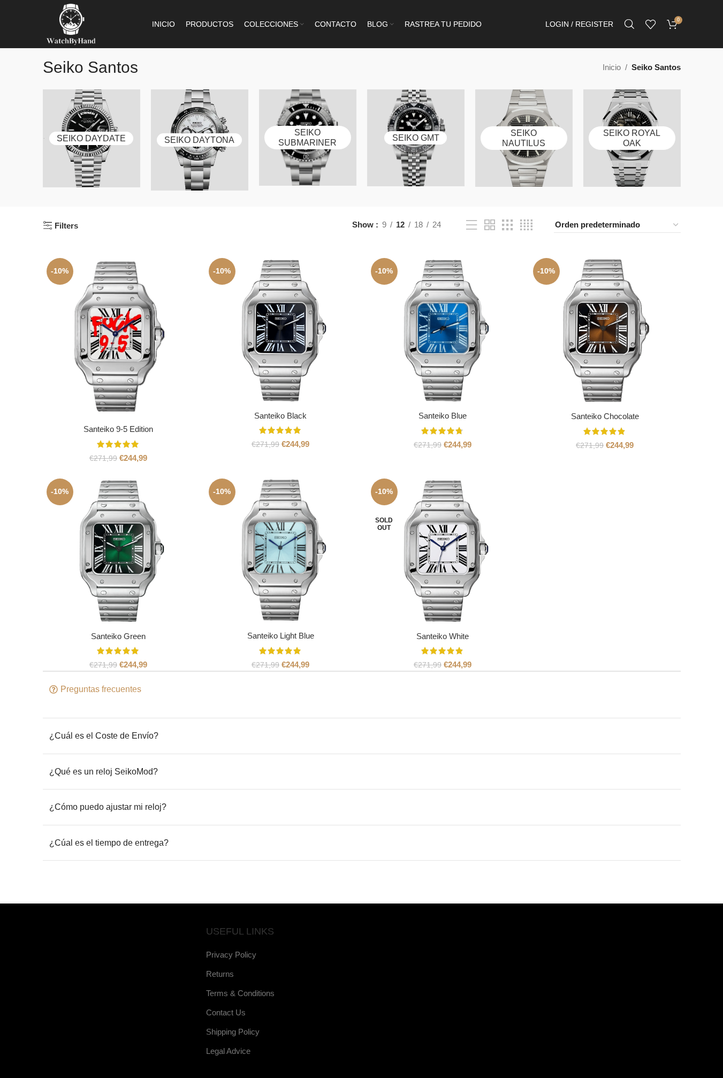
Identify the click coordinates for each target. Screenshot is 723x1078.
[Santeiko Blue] (443, 330)
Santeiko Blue (442, 415)
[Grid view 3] (507, 225)
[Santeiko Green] (118, 550)
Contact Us (226, 1012)
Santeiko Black (280, 415)
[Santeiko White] (443, 550)
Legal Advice (228, 1051)
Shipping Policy (233, 1031)
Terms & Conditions (240, 993)
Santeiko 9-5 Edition (118, 429)
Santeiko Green (118, 636)
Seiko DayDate (91, 138)
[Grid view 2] (489, 225)
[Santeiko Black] (280, 330)
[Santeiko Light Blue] (280, 550)
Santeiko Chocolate (605, 416)
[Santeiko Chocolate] (605, 330)
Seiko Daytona (199, 140)
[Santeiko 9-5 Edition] (118, 337)
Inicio (612, 67)
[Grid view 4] (526, 225)
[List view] (471, 225)
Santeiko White (442, 636)
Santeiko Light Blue (280, 635)
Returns (220, 973)
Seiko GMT (415, 137)
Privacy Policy (231, 954)
